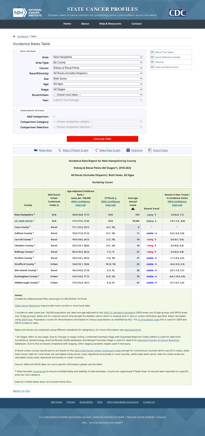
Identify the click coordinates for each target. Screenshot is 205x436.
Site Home (56, 402)
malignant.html (132, 329)
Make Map (45, 150)
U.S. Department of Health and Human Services (65, 416)
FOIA (99, 402)
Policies (71, 402)
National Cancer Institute (140, 416)
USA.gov (161, 416)
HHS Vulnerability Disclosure (122, 402)
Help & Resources (110, 23)
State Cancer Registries (27, 305)
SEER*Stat (27, 319)
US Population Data (148, 319)
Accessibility (86, 402)
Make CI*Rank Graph (75, 150)
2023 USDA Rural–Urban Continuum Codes (97, 350)
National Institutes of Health (109, 416)
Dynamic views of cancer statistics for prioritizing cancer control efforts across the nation (102, 15)
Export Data (160, 150)
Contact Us (149, 402)
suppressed (39, 371)
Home (67, 23)
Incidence (22, 36)
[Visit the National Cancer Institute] (27, 11)
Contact (136, 23)
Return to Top (21, 391)
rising (150, 214)
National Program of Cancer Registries (158, 340)
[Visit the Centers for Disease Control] (177, 11)
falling (150, 220)
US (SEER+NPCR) (24, 220)
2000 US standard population (119, 312)
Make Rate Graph (109, 150)
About (85, 23)
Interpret (136, 150)
